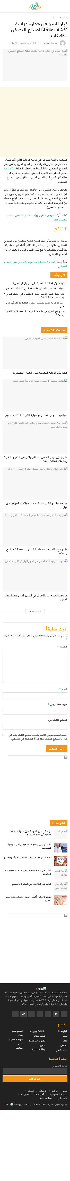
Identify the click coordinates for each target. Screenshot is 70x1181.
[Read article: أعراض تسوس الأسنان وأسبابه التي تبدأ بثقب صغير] (35, 395)
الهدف (31, 1090)
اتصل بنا (25, 1094)
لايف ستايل (38, 1035)
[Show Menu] (64, 6)
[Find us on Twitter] (56, 1014)
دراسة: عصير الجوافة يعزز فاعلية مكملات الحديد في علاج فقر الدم (30, 833)
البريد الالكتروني (59, 1065)
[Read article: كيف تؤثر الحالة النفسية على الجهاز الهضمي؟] (35, 353)
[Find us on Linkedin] (48, 1014)
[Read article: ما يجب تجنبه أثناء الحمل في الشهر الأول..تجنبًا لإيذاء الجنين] (35, 575)
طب (65, 1035)
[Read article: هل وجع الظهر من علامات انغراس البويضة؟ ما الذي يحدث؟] (35, 529)
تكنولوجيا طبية (36, 1040)
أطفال (63, 1045)
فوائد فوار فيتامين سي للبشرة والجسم (31, 883)
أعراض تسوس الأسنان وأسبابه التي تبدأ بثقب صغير (35, 288)
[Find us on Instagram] (40, 1014)
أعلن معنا (39, 1094)
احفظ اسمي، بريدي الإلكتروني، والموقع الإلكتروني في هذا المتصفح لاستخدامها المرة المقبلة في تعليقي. (38, 736)
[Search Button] (5, 6)
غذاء (65, 1040)
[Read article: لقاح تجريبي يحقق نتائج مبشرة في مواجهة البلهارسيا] (60, 847)
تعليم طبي (17, 1031)
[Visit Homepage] (35, 6)
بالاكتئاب (9, 168)
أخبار (20, 1043)
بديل (20, 1035)
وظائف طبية (38, 1049)
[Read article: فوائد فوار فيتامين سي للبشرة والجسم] (60, 887)
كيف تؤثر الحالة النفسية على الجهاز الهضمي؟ (38, 283)
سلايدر (53, 17)
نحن (65, 1090)
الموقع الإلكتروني (57, 719)
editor (46, 43)
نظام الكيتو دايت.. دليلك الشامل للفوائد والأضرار (27, 857)
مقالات (19, 1048)
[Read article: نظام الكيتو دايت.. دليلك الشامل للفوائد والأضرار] (60, 861)
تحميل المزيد (35, 611)
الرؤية (55, 1090)
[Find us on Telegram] (15, 1014)
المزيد (41, 1045)
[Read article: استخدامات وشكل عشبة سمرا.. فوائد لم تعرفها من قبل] (35, 483)
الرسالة (42, 1090)
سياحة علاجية (16, 1039)
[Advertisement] (35, 122)
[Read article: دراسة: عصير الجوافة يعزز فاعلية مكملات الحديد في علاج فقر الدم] (60, 834)
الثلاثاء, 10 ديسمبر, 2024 (24, 43)
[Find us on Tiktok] (23, 1014)
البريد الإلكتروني (57, 704)
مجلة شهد (33, 1104)
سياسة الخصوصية (58, 1094)
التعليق (62, 646)
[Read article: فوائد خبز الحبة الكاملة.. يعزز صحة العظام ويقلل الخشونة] (60, 874)
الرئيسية (63, 17)
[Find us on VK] (31, 1014)
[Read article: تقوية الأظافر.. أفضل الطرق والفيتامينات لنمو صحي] (60, 900)
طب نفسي (61, 1050)
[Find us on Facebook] (64, 1014)
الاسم (63, 689)
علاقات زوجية (37, 1031)
